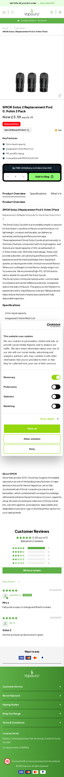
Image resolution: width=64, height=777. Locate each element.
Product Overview (13, 193)
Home (5, 28)
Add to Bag (42, 176)
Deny (32, 449)
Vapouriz (27, 766)
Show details (47, 419)
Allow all (32, 428)
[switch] (56, 386)
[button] (56, 130)
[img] (9, 590)
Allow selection (32, 439)
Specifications (38, 193)
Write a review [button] (32, 570)
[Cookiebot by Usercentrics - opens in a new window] (46, 325)
